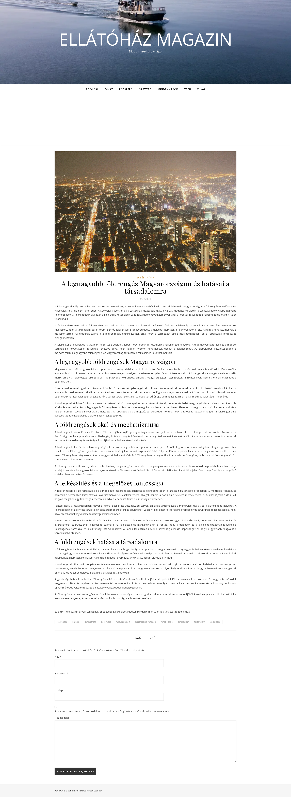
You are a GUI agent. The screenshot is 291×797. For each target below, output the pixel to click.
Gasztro (145, 89)
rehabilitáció (167, 621)
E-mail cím (61, 673)
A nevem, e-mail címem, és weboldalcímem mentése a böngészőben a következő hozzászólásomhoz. (113, 711)
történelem (199, 621)
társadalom (183, 621)
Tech (187, 89)
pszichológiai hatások (145, 621)
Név (58, 656)
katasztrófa (90, 621)
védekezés (215, 621)
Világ (201, 89)
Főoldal (92, 89)
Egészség (126, 89)
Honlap (59, 690)
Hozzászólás (62, 717)
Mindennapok (168, 89)
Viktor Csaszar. (94, 790)
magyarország (123, 621)
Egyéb (141, 277)
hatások (76, 621)
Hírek (151, 277)
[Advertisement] (145, 119)
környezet (106, 621)
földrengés (62, 621)
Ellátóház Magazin (145, 39)
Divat (109, 89)
